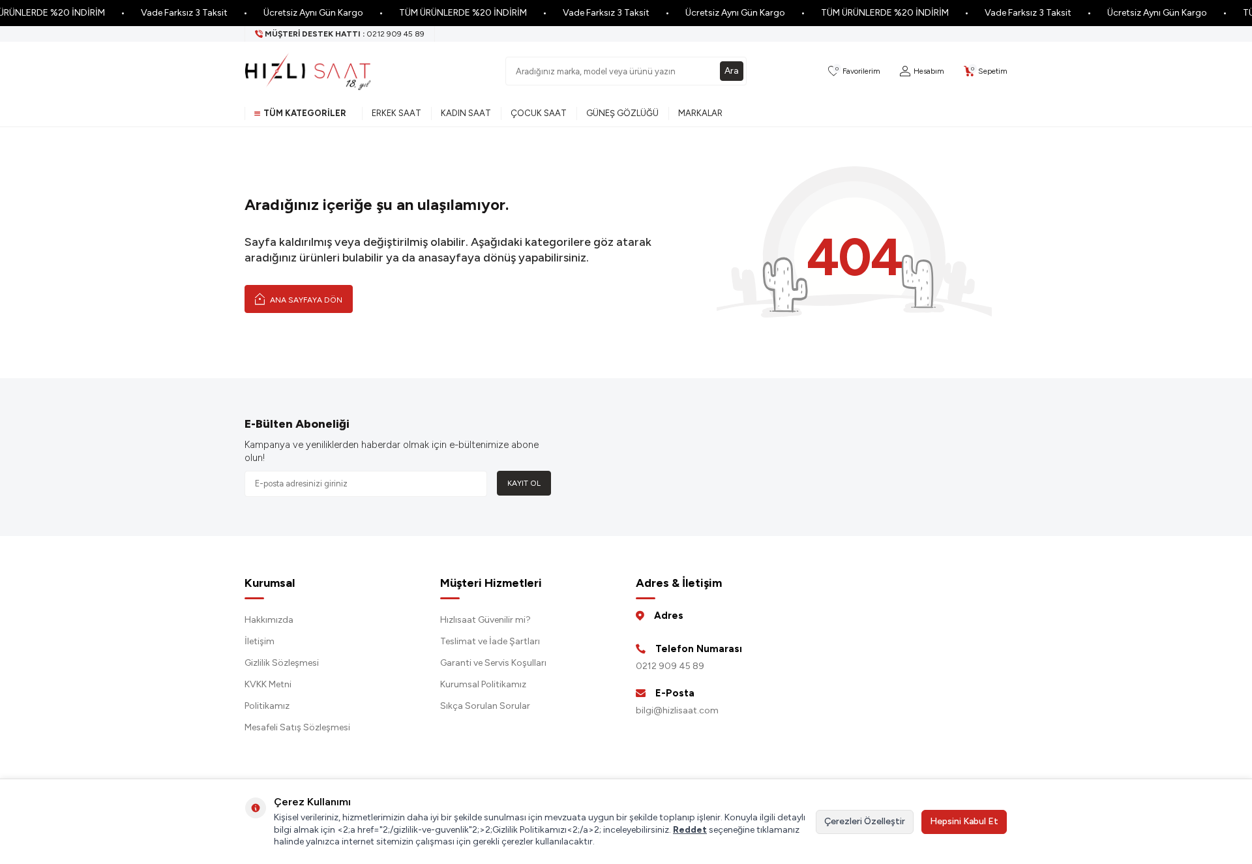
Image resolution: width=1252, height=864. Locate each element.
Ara (731, 70)
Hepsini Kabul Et (964, 821)
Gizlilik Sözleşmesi (282, 662)
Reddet (690, 829)
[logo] (308, 71)
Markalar (700, 113)
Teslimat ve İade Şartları (490, 641)
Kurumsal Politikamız (483, 684)
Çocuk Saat (539, 113)
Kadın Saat (466, 113)
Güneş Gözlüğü (622, 113)
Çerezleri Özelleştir (864, 821)
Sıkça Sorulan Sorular (485, 705)
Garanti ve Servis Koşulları (493, 662)
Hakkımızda (269, 619)
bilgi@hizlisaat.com (677, 710)
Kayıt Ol (524, 483)
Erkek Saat (396, 113)
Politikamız (267, 705)
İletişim (260, 641)
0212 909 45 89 (670, 666)
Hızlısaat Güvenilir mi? (485, 619)
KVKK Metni (268, 684)
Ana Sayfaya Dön (305, 300)
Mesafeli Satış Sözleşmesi (297, 727)
